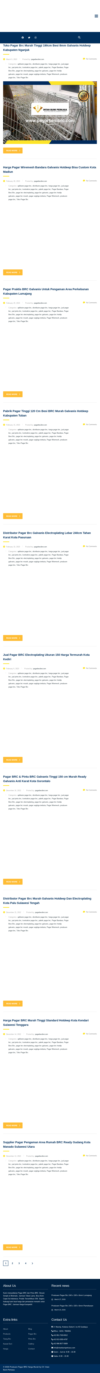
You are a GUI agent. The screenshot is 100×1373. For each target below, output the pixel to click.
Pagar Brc (32, 1334)
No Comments (91, 59)
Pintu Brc (32, 1339)
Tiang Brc (7, 1339)
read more (11, 151)
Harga (5, 1349)
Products (6, 1334)
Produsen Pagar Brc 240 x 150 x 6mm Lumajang (71, 1295)
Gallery (31, 1344)
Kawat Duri (7, 1344)
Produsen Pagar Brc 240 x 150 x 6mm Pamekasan (72, 1306)
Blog (30, 1329)
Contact (31, 1349)
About (5, 1329)
